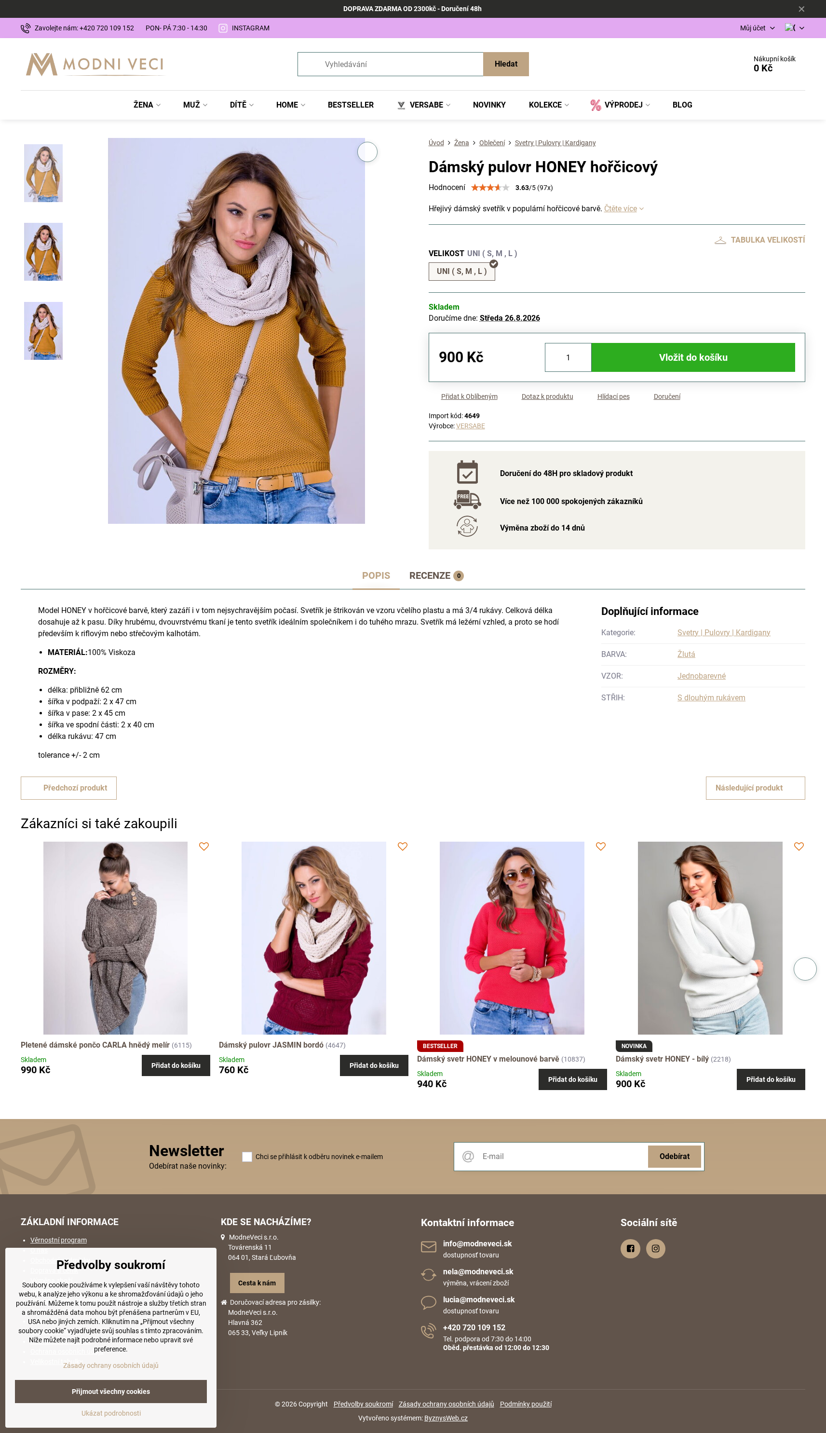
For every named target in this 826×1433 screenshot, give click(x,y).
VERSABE (470, 426)
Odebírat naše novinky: (188, 1166)
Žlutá (686, 654)
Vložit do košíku (693, 357)
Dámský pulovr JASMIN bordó (271, 1045)
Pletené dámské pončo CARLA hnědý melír (95, 1045)
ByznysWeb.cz (446, 1418)
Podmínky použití (526, 1404)
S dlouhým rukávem (711, 697)
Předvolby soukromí (363, 1404)
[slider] (490, 187)
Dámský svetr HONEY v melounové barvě (488, 1059)
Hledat (506, 63)
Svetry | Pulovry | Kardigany (724, 632)
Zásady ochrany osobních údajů (446, 1404)
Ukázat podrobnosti (111, 1413)
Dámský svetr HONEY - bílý (662, 1059)
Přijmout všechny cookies (111, 1391)
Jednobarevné (701, 676)
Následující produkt (749, 787)
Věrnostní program (58, 1240)
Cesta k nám (257, 1283)
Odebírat (675, 1156)
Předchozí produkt (75, 787)
